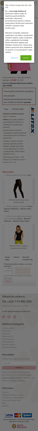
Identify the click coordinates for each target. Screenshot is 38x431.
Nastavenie (14, 58)
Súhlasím (26, 58)
